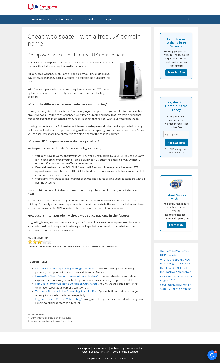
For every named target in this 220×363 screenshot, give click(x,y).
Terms (114, 351)
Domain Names (38, 19)
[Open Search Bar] (187, 19)
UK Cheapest (83, 348)
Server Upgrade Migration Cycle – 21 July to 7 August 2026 (175, 288)
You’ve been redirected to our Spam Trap (52, 321)
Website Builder (87, 19)
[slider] (40, 241)
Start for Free (176, 72)
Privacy (105, 351)
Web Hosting (62, 19)
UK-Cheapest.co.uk (123, 358)
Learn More (176, 225)
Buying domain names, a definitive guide (51, 317)
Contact (95, 351)
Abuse (124, 351)
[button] (212, 355)
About (85, 351)
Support (108, 19)
